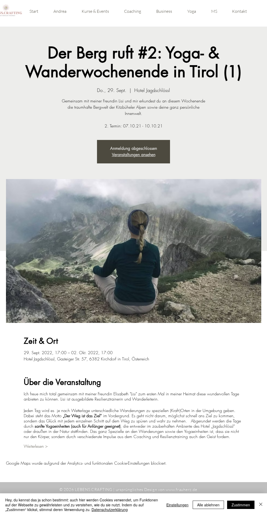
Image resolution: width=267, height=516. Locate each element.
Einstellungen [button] (177, 504)
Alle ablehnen (208, 504)
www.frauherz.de (181, 489)
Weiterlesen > (36, 446)
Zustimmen (241, 504)
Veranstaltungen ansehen (133, 154)
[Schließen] (261, 504)
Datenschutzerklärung (110, 509)
